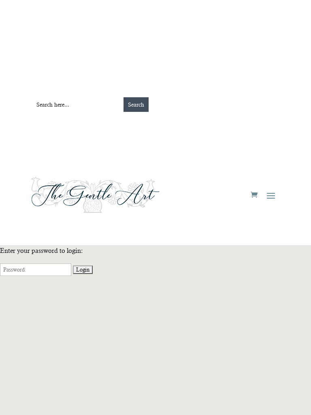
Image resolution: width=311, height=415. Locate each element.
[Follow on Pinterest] (125, 38)
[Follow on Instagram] (109, 38)
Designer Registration (102, 74)
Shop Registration (240, 42)
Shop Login (221, 74)
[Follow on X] (142, 38)
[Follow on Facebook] (93, 38)
